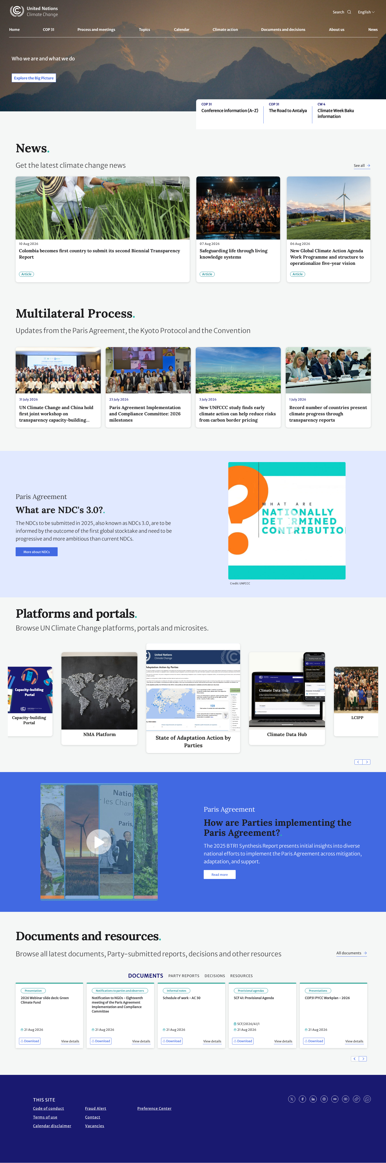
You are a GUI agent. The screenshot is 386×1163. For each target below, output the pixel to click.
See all (359, 165)
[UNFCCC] (34, 11)
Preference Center (154, 1108)
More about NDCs (36, 552)
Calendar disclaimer (52, 1126)
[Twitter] (291, 1099)
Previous (359, 761)
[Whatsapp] (367, 1099)
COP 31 (48, 29)
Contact (92, 1117)
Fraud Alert (95, 1108)
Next (366, 761)
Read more (220, 875)
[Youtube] (345, 1099)
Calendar (181, 29)
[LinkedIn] (313, 1099)
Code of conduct (48, 1108)
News (373, 29)
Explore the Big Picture (34, 78)
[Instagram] (324, 1099)
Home (14, 29)
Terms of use (45, 1117)
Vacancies (94, 1126)
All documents (348, 953)
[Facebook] (302, 1099)
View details (70, 1041)
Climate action (225, 29)
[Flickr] (334, 1099)
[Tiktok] (356, 1099)
